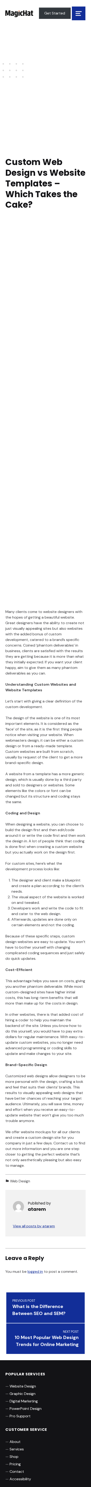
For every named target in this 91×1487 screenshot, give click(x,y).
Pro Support (20, 1416)
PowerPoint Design (26, 1408)
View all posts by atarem (34, 1226)
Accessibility (20, 1479)
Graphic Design (22, 1393)
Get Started (54, 13)
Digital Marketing (24, 1401)
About (15, 1441)
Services (17, 1449)
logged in (35, 1271)
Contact (17, 1471)
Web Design (20, 1181)
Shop (14, 1456)
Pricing (15, 1464)
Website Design (23, 1386)
